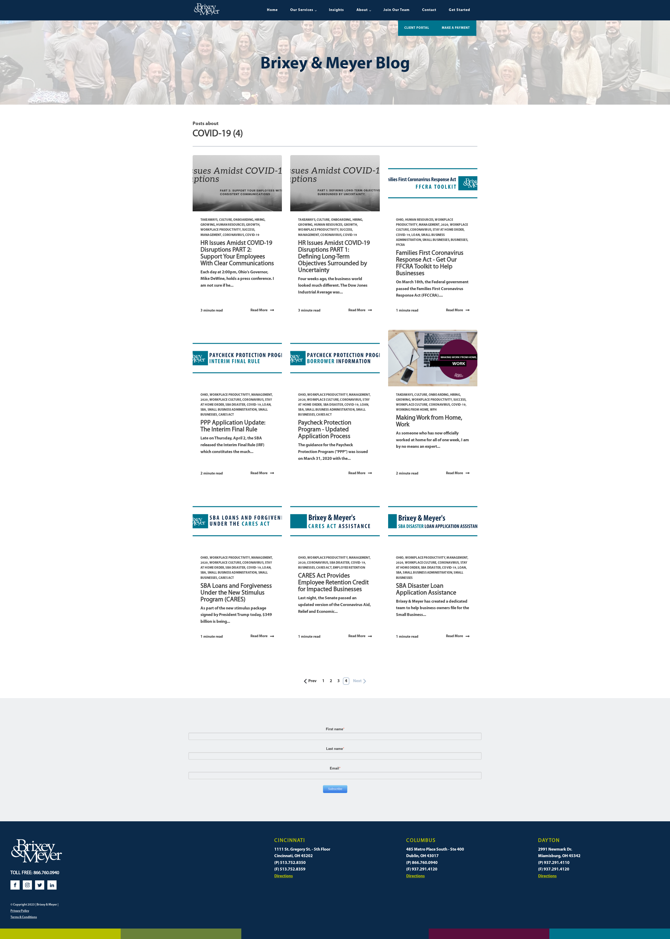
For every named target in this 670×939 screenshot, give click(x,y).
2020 (445, 225)
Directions (283, 876)
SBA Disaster (235, 404)
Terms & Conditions (23, 917)
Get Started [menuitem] (459, 10)
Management (210, 235)
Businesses (459, 240)
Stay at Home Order (448, 229)
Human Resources (230, 225)
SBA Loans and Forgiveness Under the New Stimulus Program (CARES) (236, 593)
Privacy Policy (19, 911)
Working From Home (412, 409)
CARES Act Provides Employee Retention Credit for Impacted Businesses (333, 583)
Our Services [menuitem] (301, 10)
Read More (258, 310)
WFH (433, 409)
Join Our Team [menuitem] (396, 10)
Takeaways (208, 220)
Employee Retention (349, 567)
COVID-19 (252, 235)
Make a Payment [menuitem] (456, 28)
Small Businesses (435, 240)
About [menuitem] (362, 10)
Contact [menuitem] (429, 10)
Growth (252, 225)
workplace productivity (220, 229)
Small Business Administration (232, 409)
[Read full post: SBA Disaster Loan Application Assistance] (432, 521)
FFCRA (400, 245)
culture (225, 220)
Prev (312, 681)
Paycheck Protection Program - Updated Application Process (324, 430)
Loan (415, 235)
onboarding (243, 220)
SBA (203, 409)
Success (248, 229)
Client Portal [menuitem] (416, 28)
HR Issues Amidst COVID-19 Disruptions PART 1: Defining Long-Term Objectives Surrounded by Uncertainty (334, 257)
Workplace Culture (225, 399)
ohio (400, 220)
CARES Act (226, 414)
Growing (207, 225)
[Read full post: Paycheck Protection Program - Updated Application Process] (334, 358)
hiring (260, 220)
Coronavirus (233, 235)
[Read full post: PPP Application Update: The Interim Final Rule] (237, 358)
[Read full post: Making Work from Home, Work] (432, 358)
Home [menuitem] (272, 10)
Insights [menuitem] (336, 10)
